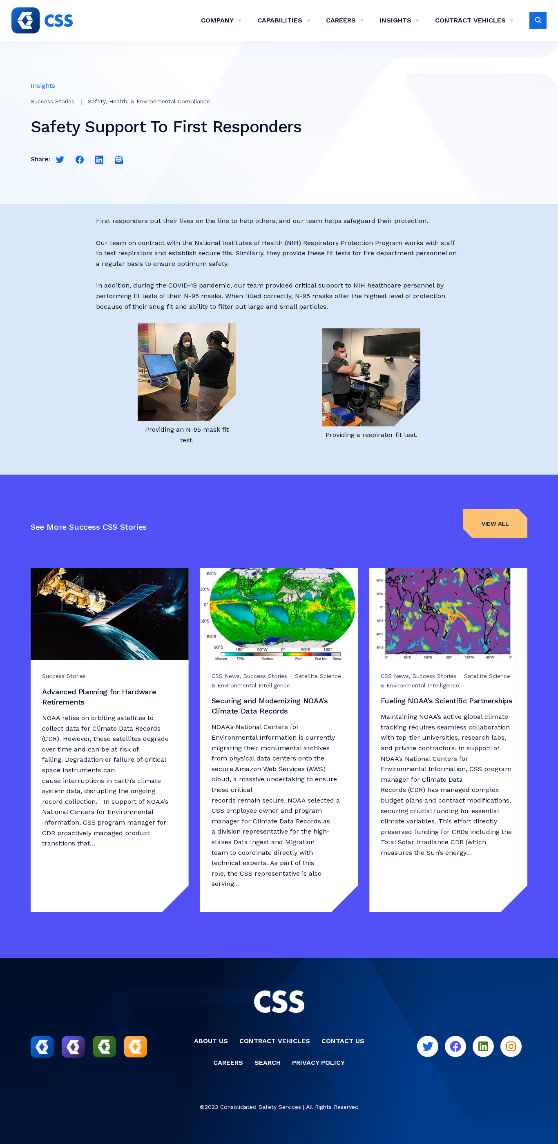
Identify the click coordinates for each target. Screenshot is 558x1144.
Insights (395, 20)
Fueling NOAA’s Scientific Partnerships (448, 700)
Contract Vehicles (470, 20)
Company (217, 20)
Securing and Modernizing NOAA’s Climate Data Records (270, 705)
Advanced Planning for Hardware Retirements (99, 696)
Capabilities (279, 20)
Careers (341, 20)
